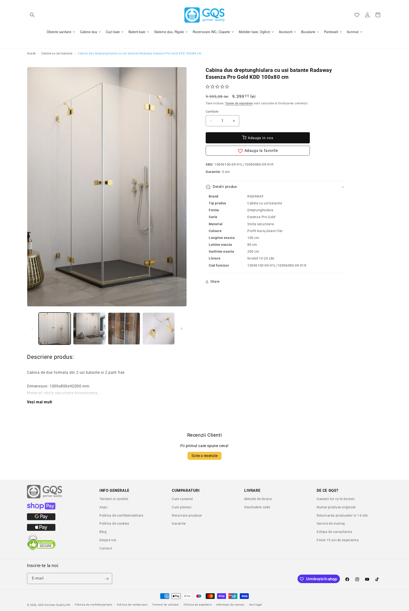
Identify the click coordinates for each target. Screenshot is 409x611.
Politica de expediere (198, 604)
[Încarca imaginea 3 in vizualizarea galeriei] (124, 328)
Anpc (103, 507)
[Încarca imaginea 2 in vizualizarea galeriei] (89, 328)
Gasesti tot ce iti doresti (336, 499)
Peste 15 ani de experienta (338, 540)
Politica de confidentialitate (121, 515)
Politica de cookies (114, 523)
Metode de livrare (258, 499)
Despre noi (107, 540)
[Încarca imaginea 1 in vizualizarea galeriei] (55, 328)
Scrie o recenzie (204, 455)
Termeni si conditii (113, 499)
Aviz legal (255, 604)
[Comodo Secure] (41, 549)
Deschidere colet (257, 507)
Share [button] (215, 282)
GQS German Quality (52, 605)
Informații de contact (230, 604)
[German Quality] (44, 498)
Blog (103, 532)
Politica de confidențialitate (93, 604)
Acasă (31, 53)
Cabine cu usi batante (56, 53)
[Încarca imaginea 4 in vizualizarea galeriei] (158, 328)
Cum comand (182, 499)
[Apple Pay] (41, 530)
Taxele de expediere (239, 103)
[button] (32, 15)
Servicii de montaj (331, 523)
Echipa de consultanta (334, 532)
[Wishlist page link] (357, 15)
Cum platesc (182, 507)
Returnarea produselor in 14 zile (342, 515)
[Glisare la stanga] (32, 328)
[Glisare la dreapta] (181, 328)
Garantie (179, 523)
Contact (105, 548)
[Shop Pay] (41, 508)
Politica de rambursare (132, 604)
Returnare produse (187, 515)
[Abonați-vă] (107, 578)
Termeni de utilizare (165, 604)
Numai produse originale (336, 507)
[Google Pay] (41, 519)
